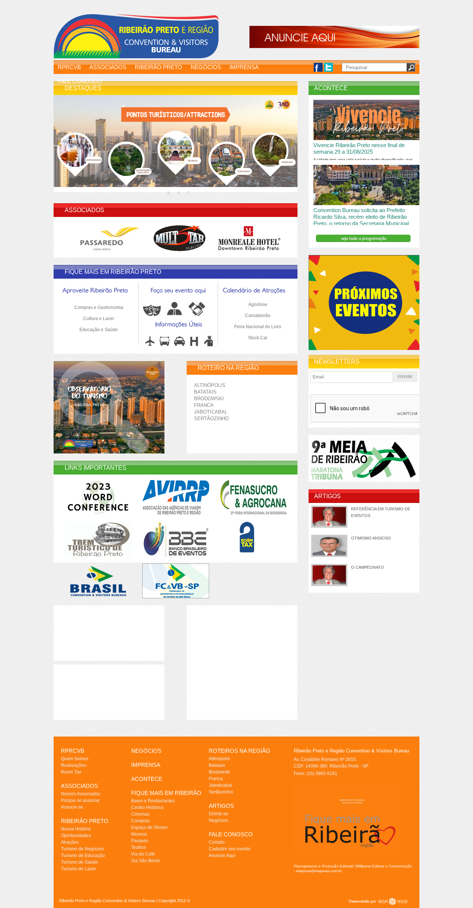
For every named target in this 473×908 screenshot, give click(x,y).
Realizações (73, 765)
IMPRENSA (244, 67)
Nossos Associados (80, 793)
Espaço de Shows (149, 827)
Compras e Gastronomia (98, 307)
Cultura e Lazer (98, 318)
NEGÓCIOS (206, 67)
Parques (139, 840)
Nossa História (76, 829)
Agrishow (257, 304)
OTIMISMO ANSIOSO (371, 538)
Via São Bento (145, 860)
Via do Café (143, 854)
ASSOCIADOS (107, 67)
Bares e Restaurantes (153, 800)
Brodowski (209, 398)
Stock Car (258, 337)
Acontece (331, 88)
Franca (204, 405)
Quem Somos (74, 758)
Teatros (138, 847)
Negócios (218, 820)
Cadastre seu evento (230, 848)
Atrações (70, 842)
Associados (84, 210)
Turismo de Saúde (79, 862)
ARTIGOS (221, 806)
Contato (217, 842)
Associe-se (72, 807)
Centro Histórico (147, 807)
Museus (139, 834)
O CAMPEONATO (367, 567)
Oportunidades (76, 835)
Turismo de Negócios (82, 848)
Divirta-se (218, 813)
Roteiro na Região (228, 368)
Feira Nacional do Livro (257, 326)
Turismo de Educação (83, 855)
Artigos (327, 496)
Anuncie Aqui (222, 855)
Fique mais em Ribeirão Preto (113, 272)
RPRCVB (69, 67)
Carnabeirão (257, 315)
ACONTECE (146, 779)
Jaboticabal (210, 412)
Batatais (205, 392)
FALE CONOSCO (80, 81)
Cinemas (140, 814)
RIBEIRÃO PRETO (158, 67)
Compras (140, 820)
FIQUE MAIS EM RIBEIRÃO (166, 793)
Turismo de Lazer (78, 868)
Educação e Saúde (98, 329)
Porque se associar (80, 800)
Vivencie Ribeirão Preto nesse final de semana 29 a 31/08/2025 (359, 148)
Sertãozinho (211, 418)
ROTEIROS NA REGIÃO (239, 751)
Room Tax (71, 772)
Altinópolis (209, 385)
